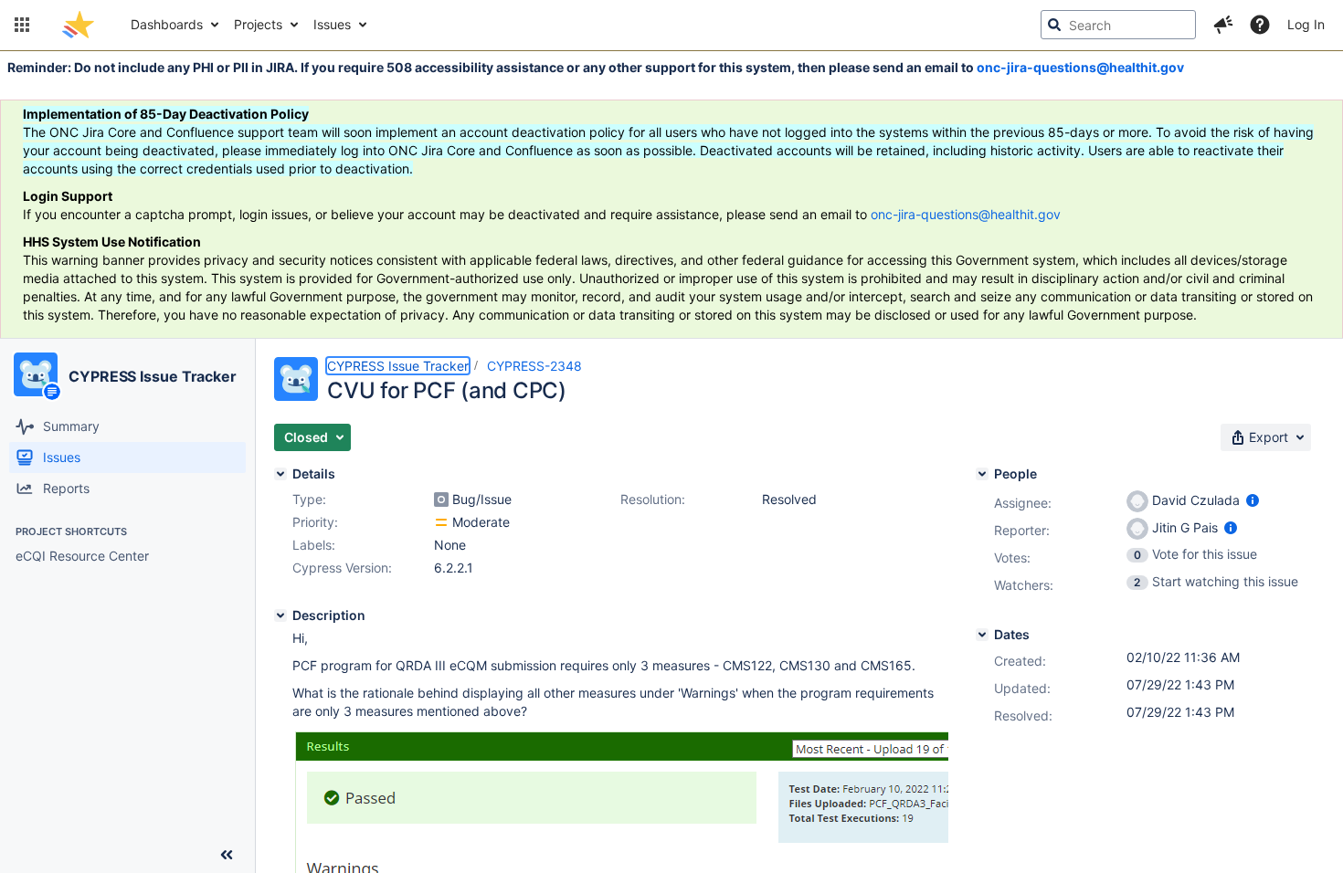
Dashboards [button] (167, 24)
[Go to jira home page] (78, 24)
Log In (1306, 24)
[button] (22, 24)
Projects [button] (258, 24)
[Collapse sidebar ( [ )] (226, 854)
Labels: (313, 544)
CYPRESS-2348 (534, 365)
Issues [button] (332, 24)
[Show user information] (1252, 500)
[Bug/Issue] (441, 499)
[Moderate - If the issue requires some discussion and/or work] (441, 522)
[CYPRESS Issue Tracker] (36, 374)
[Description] (280, 615)
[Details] (280, 474)
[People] (982, 474)
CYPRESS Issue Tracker (153, 376)
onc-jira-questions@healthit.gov (1080, 67)
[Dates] (982, 634)
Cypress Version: (342, 567)
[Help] (1259, 24)
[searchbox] (1118, 24)
